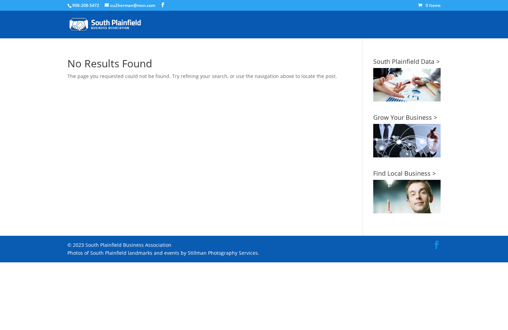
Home (433, 25)
